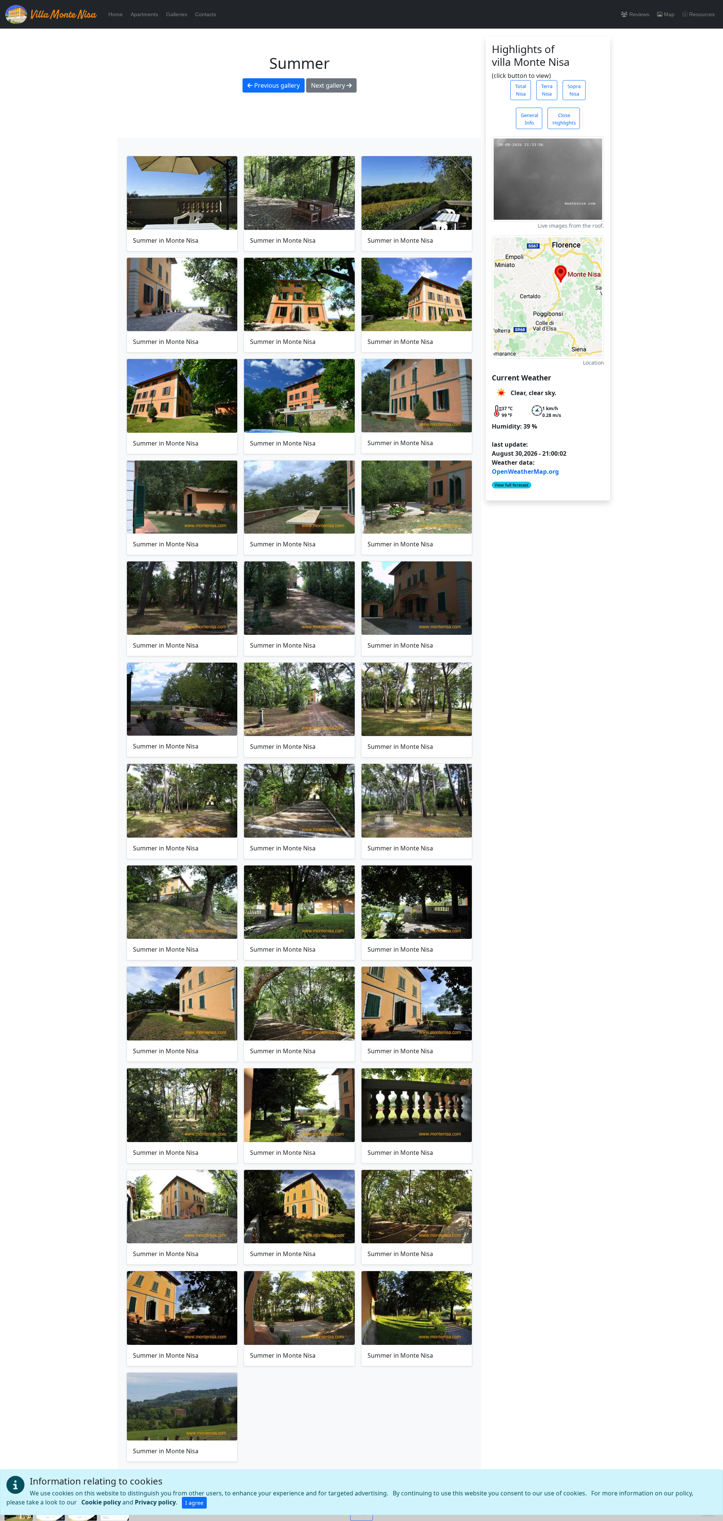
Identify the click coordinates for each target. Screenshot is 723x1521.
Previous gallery (276, 85)
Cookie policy (101, 1502)
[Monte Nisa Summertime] (182, 193)
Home (115, 14)
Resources (702, 14)
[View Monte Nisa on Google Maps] (548, 297)
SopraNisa (574, 90)
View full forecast (511, 485)
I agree (194, 1502)
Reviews (639, 14)
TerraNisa (546, 90)
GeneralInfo (529, 119)
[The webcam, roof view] (548, 179)
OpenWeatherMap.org (525, 471)
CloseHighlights (564, 119)
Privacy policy (155, 1502)
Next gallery (328, 85)
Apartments (144, 14)
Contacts (205, 14)
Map (669, 14)
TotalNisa (520, 90)
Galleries (176, 14)
